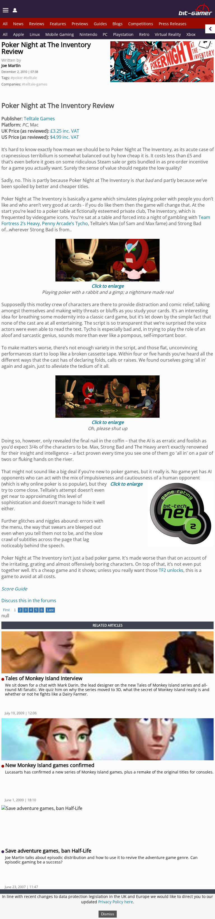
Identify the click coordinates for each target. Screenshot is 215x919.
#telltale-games (34, 84)
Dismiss (107, 914)
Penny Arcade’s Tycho (65, 223)
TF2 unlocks (171, 570)
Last (50, 610)
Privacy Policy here (115, 901)
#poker (17, 77)
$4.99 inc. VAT (64, 137)
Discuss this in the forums (28, 600)
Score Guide (14, 589)
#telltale (30, 77)
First (6, 610)
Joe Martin (11, 65)
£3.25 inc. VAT (64, 131)
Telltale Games (39, 119)
